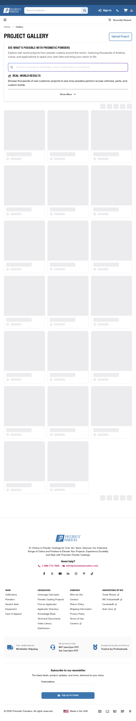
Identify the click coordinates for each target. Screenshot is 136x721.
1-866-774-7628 (50, 566)
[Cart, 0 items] (128, 10)
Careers (74, 623)
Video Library (45, 623)
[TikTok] (92, 573)
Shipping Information (81, 609)
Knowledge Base (47, 614)
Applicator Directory (48, 609)
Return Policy (77, 604)
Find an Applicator (47, 604)
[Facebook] (44, 573)
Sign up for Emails (70, 695)
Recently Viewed (122, 20)
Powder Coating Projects (51, 599)
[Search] (84, 10)
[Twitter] (52, 573)
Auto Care (107, 609)
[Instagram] (76, 573)
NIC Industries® (110, 599)
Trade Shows (109, 595)
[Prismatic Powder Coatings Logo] (12, 10)
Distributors (44, 628)
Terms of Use (77, 619)
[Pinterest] (84, 573)
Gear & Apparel (13, 614)
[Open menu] (5, 20)
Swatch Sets (12, 604)
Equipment (11, 609)
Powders (10, 599)
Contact (74, 599)
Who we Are (76, 595)
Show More (66, 94)
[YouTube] (60, 573)
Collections (11, 595)
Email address (47, 681)
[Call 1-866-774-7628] (117, 10)
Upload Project (120, 36)
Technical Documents (49, 619)
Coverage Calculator (48, 595)
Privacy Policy (77, 614)
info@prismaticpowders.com (82, 566)
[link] (19, 27)
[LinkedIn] (68, 573)
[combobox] (68, 67)
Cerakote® (108, 604)
